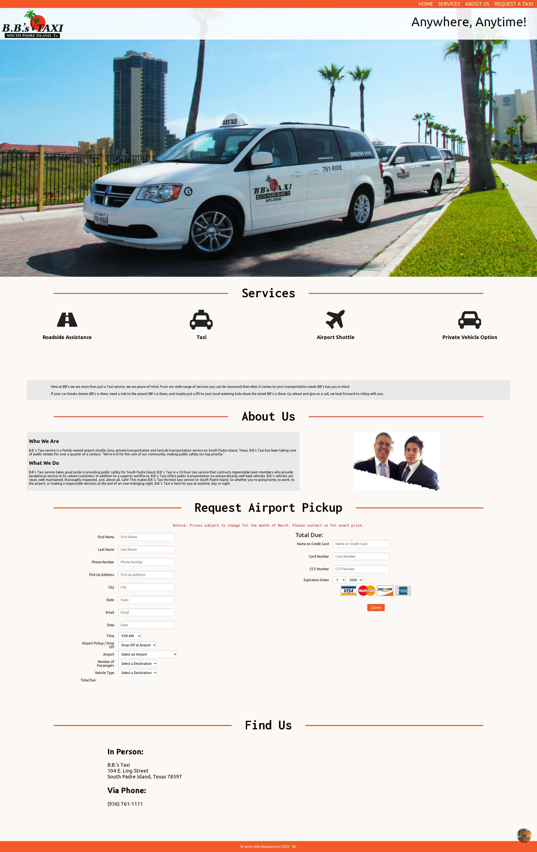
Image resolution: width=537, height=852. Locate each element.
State (110, 600)
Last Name (106, 549)
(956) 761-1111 (125, 804)
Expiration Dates (316, 580)
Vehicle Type (104, 673)
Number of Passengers (105, 663)
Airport (108, 654)
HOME (425, 4)
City (111, 587)
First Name (106, 537)
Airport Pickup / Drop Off (98, 645)
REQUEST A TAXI (513, 4)
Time (110, 636)
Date (110, 625)
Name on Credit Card (313, 544)
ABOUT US (477, 4)
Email (110, 612)
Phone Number (103, 562)
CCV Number (319, 569)
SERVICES (449, 4)
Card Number (319, 556)
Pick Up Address (101, 575)
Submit (376, 607)
